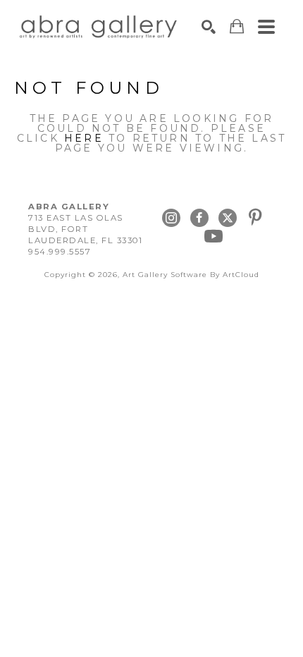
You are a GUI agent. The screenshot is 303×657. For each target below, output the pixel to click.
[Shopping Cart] (237, 26)
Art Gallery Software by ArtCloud (191, 274)
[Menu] (266, 27)
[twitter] (227, 218)
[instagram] (171, 218)
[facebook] (199, 218)
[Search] (209, 27)
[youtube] (213, 236)
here (84, 138)
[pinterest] (256, 218)
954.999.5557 (59, 252)
